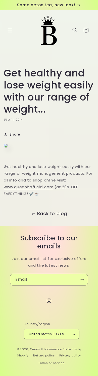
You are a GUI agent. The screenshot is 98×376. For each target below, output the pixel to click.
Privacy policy (70, 355)
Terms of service (51, 363)
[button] (10, 30)
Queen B (36, 349)
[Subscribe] (82, 280)
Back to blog (52, 213)
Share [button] (15, 134)
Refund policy (44, 355)
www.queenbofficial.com (28, 187)
